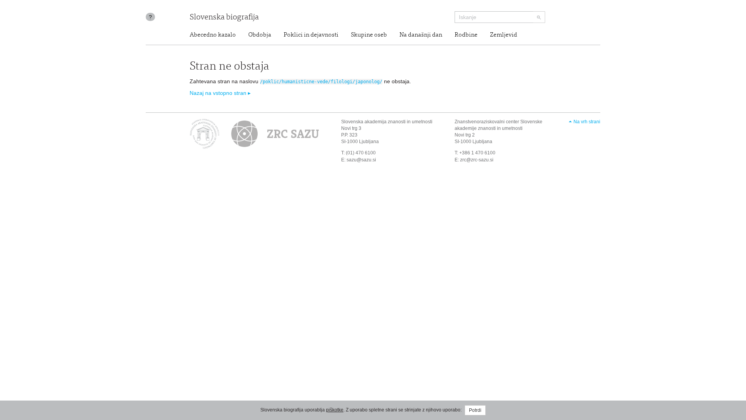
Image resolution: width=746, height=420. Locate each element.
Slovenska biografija (224, 18)
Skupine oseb (369, 35)
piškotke (334, 410)
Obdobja (259, 35)
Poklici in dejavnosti (311, 35)
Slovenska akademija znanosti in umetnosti (386, 121)
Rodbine (466, 35)
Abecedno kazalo (213, 35)
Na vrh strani (586, 121)
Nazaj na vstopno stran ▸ (220, 93)
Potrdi (475, 410)
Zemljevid (503, 35)
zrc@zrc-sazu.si (476, 160)
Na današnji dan (420, 35)
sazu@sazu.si (361, 160)
